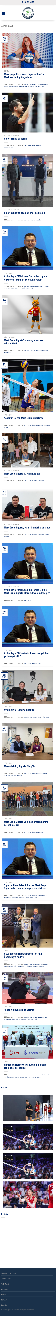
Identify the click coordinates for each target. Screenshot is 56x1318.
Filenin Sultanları (30, 350)
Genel (6, 71)
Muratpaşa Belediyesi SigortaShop (15, 86)
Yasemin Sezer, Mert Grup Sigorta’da (23, 418)
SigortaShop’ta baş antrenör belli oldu (24, 212)
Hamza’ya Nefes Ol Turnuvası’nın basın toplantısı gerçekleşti (25, 1066)
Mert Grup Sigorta (42, 350)
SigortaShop (8, 148)
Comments (9, 84)
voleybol (27, 84)
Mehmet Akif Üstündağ (15, 966)
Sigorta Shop (28, 717)
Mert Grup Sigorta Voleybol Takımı (35, 895)
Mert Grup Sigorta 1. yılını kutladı (22, 473)
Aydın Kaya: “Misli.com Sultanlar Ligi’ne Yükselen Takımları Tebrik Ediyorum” (25, 278)
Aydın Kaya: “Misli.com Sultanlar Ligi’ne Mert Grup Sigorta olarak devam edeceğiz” (27, 591)
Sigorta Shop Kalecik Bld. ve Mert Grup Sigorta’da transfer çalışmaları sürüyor (25, 887)
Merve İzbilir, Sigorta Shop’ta (19, 766)
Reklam (4, 1300)
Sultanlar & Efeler (11, 135)
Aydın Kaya (33, 84)
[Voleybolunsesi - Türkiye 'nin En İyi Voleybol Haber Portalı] (28, 12)
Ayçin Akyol (45, 717)
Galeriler (5, 1289)
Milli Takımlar (9, 337)
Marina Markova (43, 84)
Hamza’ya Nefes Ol (30, 964)
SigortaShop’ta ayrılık (15, 138)
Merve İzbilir (18, 775)
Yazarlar (5, 1284)
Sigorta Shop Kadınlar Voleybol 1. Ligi (20, 289)
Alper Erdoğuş (37, 146)
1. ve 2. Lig (8, 273)
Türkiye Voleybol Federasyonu (34, 966)
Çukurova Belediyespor (32, 287)
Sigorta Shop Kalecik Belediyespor (35, 1017)
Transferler (6, 1279)
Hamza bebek (36, 1077)
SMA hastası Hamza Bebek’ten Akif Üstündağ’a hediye (23, 955)
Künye (3, 1295)
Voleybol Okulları (8, 1273)
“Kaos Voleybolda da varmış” (19, 1009)
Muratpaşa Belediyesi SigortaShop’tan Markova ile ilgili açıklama (24, 76)
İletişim (4, 1305)
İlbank (42, 287)
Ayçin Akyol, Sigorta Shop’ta (19, 709)
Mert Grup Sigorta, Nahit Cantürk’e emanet (27, 527)
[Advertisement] (20, 1240)
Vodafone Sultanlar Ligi (36, 86)
